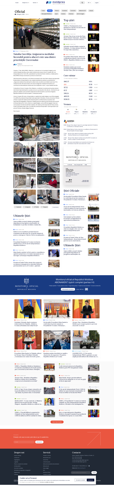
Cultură (91, 10)
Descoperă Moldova (47, 14)
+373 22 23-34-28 (78, 457)
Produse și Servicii (47, 455)
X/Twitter (36, 207)
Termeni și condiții (47, 474)
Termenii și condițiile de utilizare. (46, 482)
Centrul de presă (46, 461)
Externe (63, 14)
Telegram (45, 207)
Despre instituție (17, 455)
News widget (46, 468)
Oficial (20, 11)
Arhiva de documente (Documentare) (51, 464)
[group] (81, 27)
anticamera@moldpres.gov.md (81, 460)
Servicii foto (45, 459)
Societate (64, 10)
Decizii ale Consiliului (18, 468)
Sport (56, 14)
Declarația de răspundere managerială (22, 470)
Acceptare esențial (80, 480)
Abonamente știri (46, 457)
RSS (44, 470)
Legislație (16, 461)
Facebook (18, 207)
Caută (94, 472)
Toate (43, 10)
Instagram (27, 207)
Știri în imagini (80, 14)
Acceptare (90, 480)
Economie (73, 10)
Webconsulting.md (81, 468)
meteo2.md (75, 106)
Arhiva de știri (46, 466)
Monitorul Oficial (46, 472)
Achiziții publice (17, 466)
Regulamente (17, 472)
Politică (57, 10)
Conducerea (16, 457)
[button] (96, 31)
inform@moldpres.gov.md (80, 461)
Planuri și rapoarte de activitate (20, 464)
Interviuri (71, 14)
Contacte (16, 474)
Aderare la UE (82, 10)
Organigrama (17, 459)
